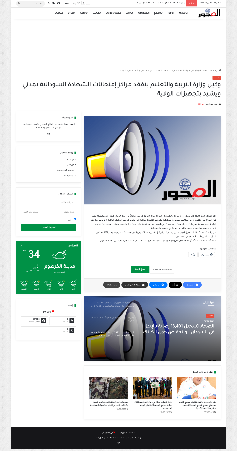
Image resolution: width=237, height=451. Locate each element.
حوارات (129, 13)
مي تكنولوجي (107, 433)
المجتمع (158, 13)
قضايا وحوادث (113, 13)
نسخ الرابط (140, 269)
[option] (152, 328)
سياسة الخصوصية (65, 170)
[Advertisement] (118, 43)
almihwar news (212, 104)
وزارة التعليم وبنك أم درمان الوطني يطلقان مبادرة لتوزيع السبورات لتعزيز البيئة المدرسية (153, 405)
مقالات (97, 13)
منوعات (58, 13)
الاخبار (171, 13)
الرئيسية (183, 13)
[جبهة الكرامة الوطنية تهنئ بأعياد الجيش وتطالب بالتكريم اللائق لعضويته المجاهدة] (108, 388)
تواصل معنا (69, 176)
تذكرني (71, 220)
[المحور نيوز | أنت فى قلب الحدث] (209, 13)
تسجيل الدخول (48, 227)
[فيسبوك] (49, 134)
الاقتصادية (143, 13)
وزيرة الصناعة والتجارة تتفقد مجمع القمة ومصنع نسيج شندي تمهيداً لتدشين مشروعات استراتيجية (197, 405)
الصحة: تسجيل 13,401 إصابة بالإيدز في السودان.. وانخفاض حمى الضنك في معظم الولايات (145, 3)
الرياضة (84, 13)
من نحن (70, 165)
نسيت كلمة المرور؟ (30, 212)
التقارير (71, 13)
